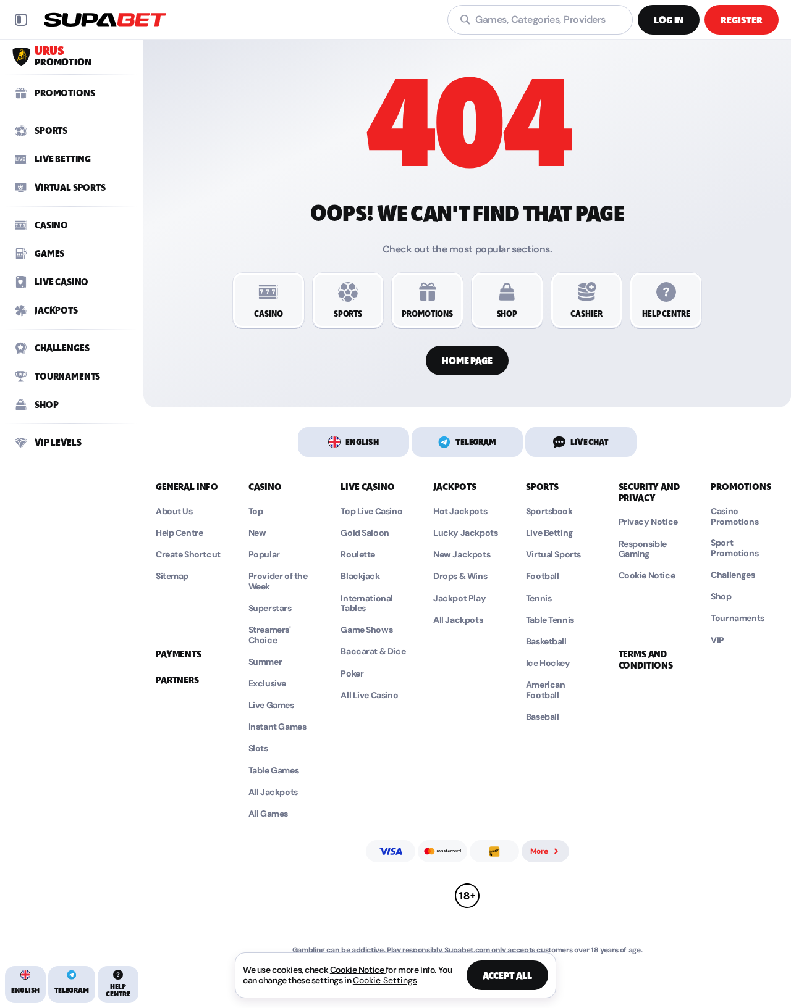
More (539, 851)
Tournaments (737, 618)
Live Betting (549, 533)
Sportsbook (549, 511)
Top (255, 511)
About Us (174, 511)
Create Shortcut (188, 554)
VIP (717, 640)
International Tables (367, 603)
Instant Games (277, 727)
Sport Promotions (734, 548)
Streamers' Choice (269, 635)
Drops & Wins (460, 576)
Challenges (733, 575)
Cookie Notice (647, 575)
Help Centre (179, 533)
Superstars (270, 608)
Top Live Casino (371, 511)
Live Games (271, 705)
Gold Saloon (365, 533)
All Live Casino (369, 695)
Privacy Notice (648, 522)
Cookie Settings (385, 980)
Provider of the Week (278, 581)
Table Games (273, 770)
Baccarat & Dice (373, 651)
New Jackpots (461, 554)
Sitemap (172, 576)
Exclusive (267, 683)
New (257, 533)
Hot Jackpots (460, 511)
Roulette (358, 554)
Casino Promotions (734, 516)
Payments (178, 654)
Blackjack (360, 576)
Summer (265, 662)
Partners (177, 680)
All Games (268, 814)
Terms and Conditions (646, 659)
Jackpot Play (459, 598)
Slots (258, 748)
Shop (721, 596)
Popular (264, 554)
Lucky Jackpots (465, 533)
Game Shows (366, 630)
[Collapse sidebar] (21, 19)
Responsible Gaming (643, 549)
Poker (352, 674)
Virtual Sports (553, 554)
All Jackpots (273, 792)
